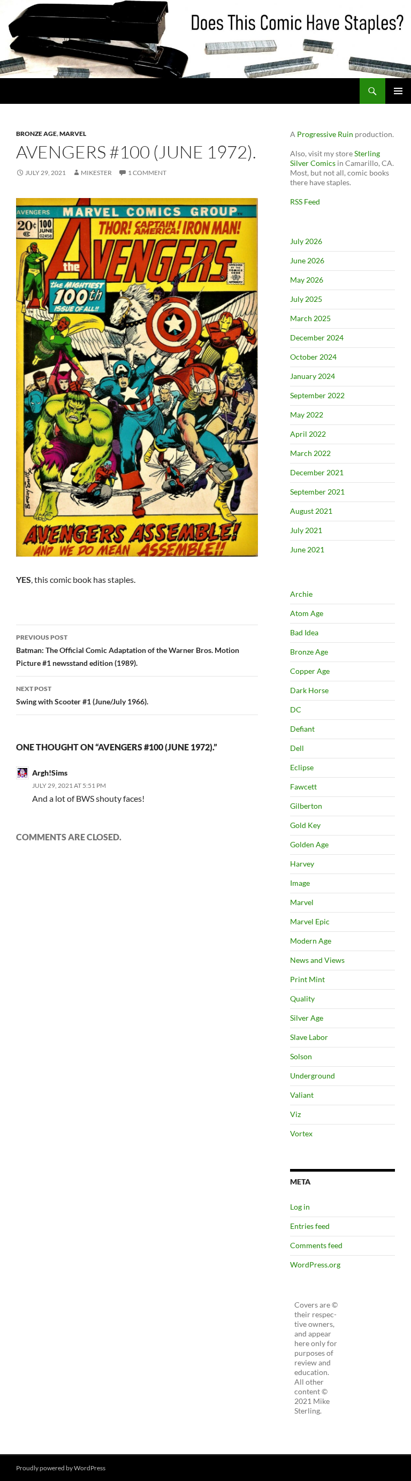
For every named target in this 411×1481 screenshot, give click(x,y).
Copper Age (310, 670)
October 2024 (313, 356)
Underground (312, 1075)
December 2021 (317, 472)
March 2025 (310, 318)
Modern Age (310, 940)
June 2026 (307, 260)
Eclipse (302, 767)
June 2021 (307, 549)
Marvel (72, 134)
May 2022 (306, 414)
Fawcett (303, 786)
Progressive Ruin (325, 134)
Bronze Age (36, 134)
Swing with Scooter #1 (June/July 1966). (82, 695)
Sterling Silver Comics (335, 158)
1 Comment (147, 173)
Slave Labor (309, 1037)
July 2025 (306, 298)
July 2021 (306, 530)
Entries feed (310, 1226)
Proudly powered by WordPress (60, 1468)
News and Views (317, 959)
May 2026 (306, 279)
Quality (302, 998)
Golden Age (309, 844)
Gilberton (306, 805)
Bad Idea (304, 632)
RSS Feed (305, 201)
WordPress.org (315, 1264)
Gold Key (305, 825)
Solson (301, 1056)
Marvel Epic (310, 921)
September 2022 (317, 395)
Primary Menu (398, 91)
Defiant (302, 728)
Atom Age (306, 613)
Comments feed (316, 1245)
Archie (301, 593)
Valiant (302, 1094)
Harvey (302, 863)
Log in (300, 1206)
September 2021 (317, 491)
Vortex (301, 1133)
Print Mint (307, 979)
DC (295, 709)
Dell (297, 748)
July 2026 (306, 241)
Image (300, 882)
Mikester (96, 173)
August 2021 (311, 510)
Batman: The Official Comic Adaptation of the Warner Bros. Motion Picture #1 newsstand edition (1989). (127, 650)
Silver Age (306, 1017)
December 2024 (317, 337)
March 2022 (310, 453)
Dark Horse (309, 690)
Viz (295, 1114)
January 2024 (312, 376)
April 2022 (308, 433)
